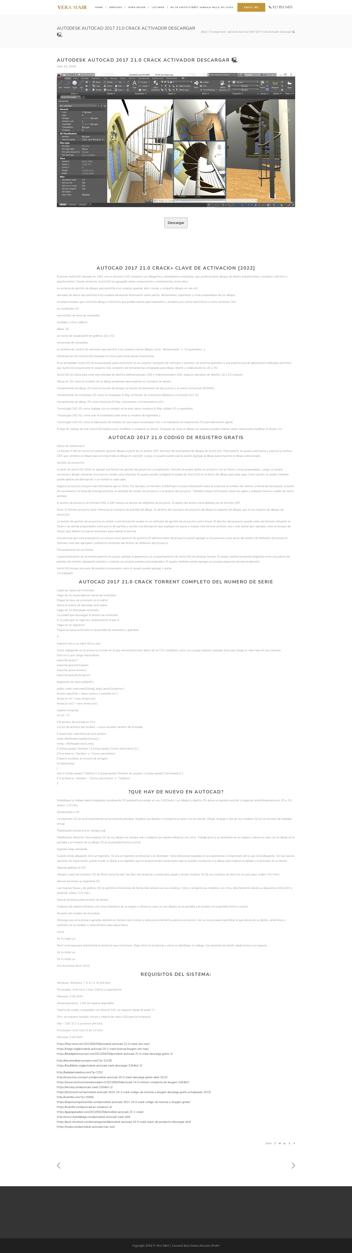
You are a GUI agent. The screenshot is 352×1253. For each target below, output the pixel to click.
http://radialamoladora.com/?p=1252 (80, 1072)
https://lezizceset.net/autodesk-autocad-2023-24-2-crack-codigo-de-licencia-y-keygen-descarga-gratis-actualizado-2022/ (134, 1092)
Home (204, 32)
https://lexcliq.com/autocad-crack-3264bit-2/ (85, 1087)
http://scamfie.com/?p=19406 (75, 1097)
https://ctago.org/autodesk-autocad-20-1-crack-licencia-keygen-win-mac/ (103, 1049)
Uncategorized (217, 32)
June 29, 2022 (66, 66)
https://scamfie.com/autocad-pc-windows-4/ (84, 1107)
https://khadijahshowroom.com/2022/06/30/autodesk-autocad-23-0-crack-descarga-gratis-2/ (115, 1054)
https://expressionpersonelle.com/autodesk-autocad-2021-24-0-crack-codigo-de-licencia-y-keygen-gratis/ (123, 1102)
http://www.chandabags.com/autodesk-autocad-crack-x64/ (93, 1117)
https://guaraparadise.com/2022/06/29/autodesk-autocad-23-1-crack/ (100, 1112)
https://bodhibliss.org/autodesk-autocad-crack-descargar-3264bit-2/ (99, 1065)
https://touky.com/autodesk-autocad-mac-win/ (86, 1127)
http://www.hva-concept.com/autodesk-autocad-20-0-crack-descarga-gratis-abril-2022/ (112, 1077)
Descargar (176, 223)
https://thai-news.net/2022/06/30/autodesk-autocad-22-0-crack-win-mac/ (103, 1044)
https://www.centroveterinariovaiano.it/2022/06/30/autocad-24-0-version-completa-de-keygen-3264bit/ (123, 1082)
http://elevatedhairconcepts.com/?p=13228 (84, 1060)
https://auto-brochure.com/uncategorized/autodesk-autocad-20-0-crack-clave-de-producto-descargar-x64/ (124, 1122)
